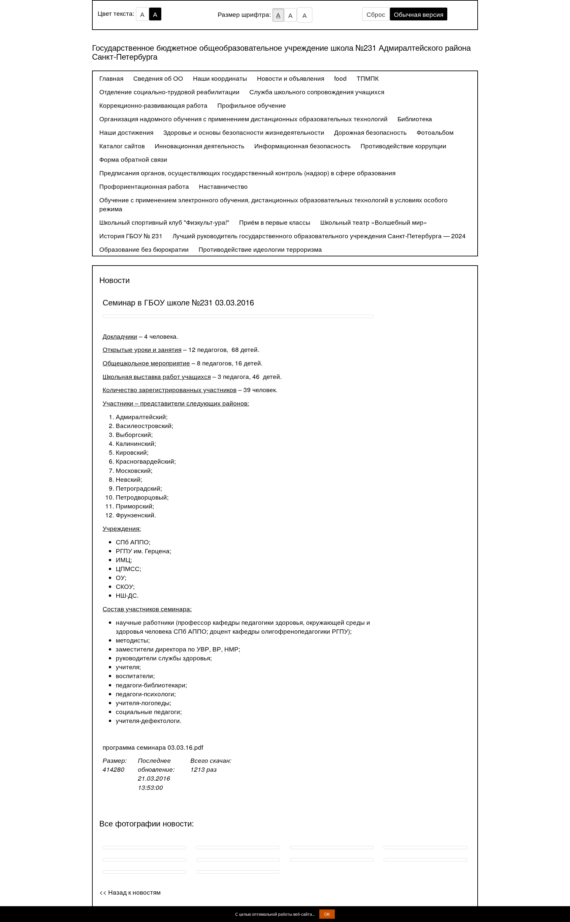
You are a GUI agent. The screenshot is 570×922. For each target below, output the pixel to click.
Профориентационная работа (144, 186)
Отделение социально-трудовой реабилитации (169, 91)
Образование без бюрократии (144, 249)
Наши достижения (126, 132)
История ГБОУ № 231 (131, 235)
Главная (111, 77)
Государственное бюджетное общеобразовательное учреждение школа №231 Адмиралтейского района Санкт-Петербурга (281, 52)
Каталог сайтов (122, 145)
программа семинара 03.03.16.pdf (153, 746)
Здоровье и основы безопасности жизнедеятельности (243, 132)
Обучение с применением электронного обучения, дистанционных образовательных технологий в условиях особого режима (273, 204)
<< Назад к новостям (130, 891)
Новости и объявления (290, 77)
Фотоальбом (435, 132)
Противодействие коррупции (403, 145)
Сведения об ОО (158, 77)
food (340, 77)
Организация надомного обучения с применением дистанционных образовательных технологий (243, 118)
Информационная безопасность (302, 145)
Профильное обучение (251, 105)
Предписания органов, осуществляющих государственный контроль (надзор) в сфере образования (247, 172)
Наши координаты (220, 77)
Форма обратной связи (133, 159)
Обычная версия (418, 14)
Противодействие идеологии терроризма (260, 249)
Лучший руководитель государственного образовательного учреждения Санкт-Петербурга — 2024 (319, 235)
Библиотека (414, 118)
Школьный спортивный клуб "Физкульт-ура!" (164, 221)
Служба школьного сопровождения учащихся (316, 91)
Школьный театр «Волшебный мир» (373, 221)
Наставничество (223, 186)
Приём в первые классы (274, 221)
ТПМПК (368, 77)
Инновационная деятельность (199, 145)
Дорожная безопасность (370, 132)
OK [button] (327, 914)
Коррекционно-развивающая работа (153, 105)
